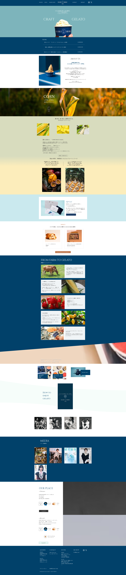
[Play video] (65, 396)
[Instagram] (89, 2)
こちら (55, 552)
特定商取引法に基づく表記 (54, 568)
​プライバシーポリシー (43, 568)
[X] (91, 2)
